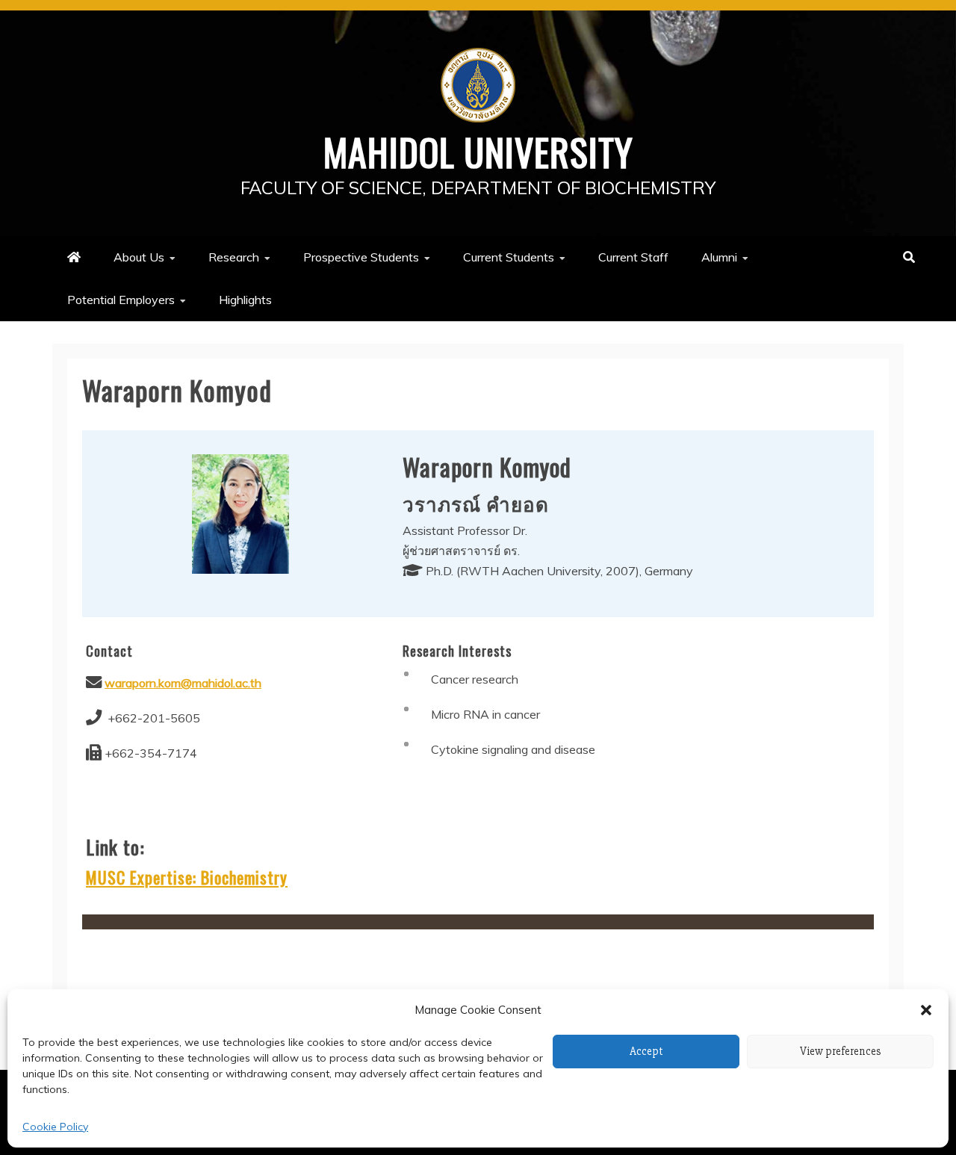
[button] (926, 1010)
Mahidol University (478, 151)
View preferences (840, 1051)
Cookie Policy (55, 1126)
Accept (646, 1051)
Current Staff (633, 257)
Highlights (245, 299)
